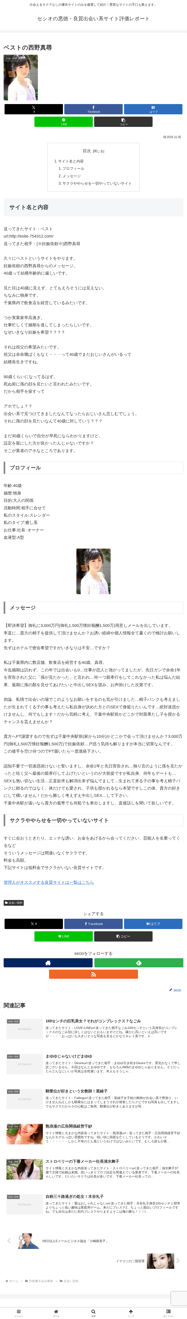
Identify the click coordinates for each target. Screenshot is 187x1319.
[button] (123, 122)
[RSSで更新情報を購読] (93, 974)
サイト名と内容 (71, 161)
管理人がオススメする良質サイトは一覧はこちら (49, 882)
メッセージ (71, 176)
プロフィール (73, 168)
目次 (87, 151)
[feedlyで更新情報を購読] (138, 962)
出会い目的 (15, 902)
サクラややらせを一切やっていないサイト (97, 183)
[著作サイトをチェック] (48, 962)
